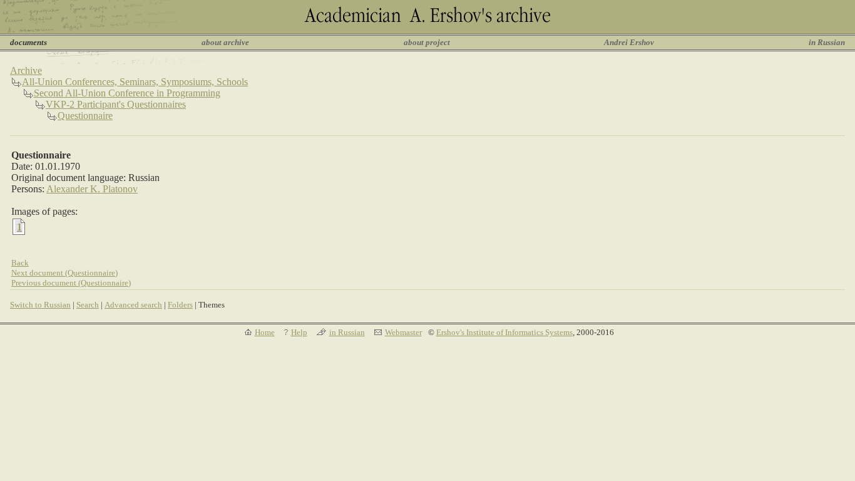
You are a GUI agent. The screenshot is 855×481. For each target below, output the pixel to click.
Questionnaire (85, 115)
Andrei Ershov (629, 42)
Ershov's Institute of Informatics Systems (504, 332)
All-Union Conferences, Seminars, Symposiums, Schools (135, 81)
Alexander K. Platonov (92, 189)
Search (87, 304)
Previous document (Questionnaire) (71, 282)
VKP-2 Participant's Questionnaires (116, 104)
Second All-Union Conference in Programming (127, 93)
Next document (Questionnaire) (64, 272)
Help (299, 332)
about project (427, 42)
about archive (225, 42)
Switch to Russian (40, 304)
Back (20, 262)
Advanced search (133, 304)
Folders (180, 304)
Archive (26, 70)
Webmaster (403, 332)
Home (265, 332)
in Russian (827, 42)
